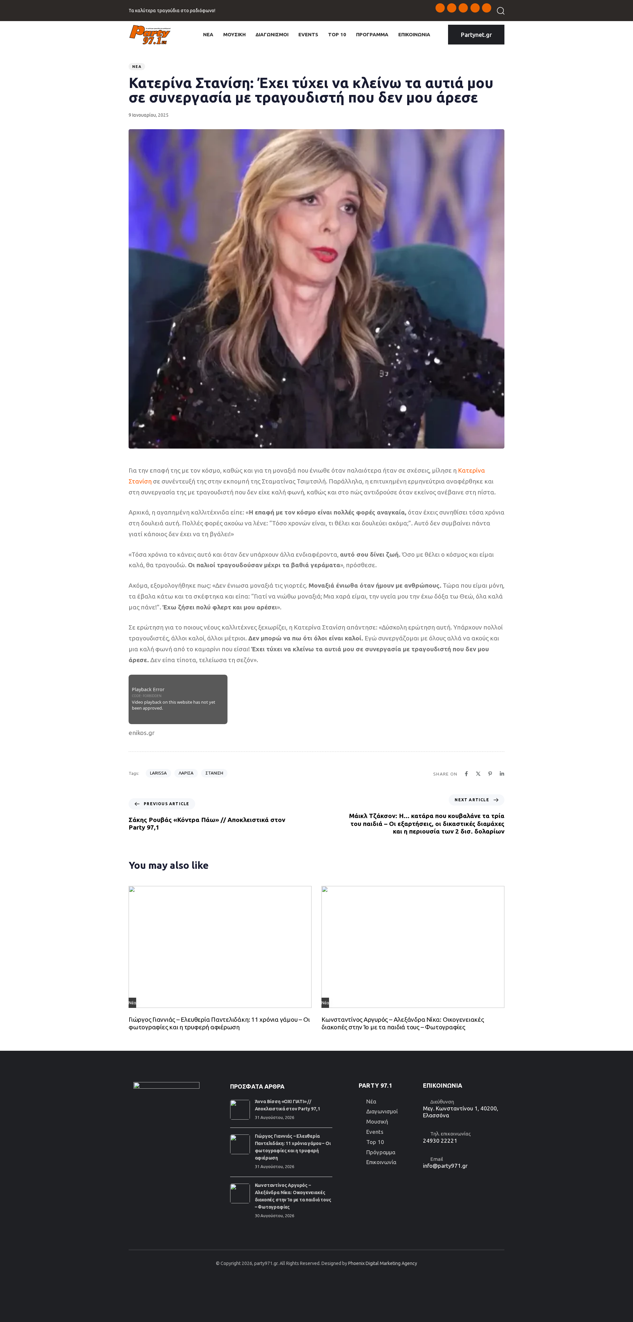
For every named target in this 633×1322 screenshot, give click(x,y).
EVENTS (308, 34)
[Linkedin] (501, 773)
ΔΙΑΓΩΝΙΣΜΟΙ (272, 34)
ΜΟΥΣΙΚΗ (234, 34)
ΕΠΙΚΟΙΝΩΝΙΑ (414, 34)
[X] (478, 773)
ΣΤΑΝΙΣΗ (214, 773)
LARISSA (158, 773)
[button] (498, 11)
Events (374, 1132)
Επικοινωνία (381, 1162)
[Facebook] (466, 773)
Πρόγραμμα (380, 1152)
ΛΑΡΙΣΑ (186, 773)
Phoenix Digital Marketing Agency (382, 1263)
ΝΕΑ (208, 34)
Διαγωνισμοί (382, 1111)
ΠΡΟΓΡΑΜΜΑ (372, 34)
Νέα (136, 67)
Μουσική (377, 1121)
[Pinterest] (490, 773)
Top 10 (375, 1142)
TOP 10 (337, 34)
